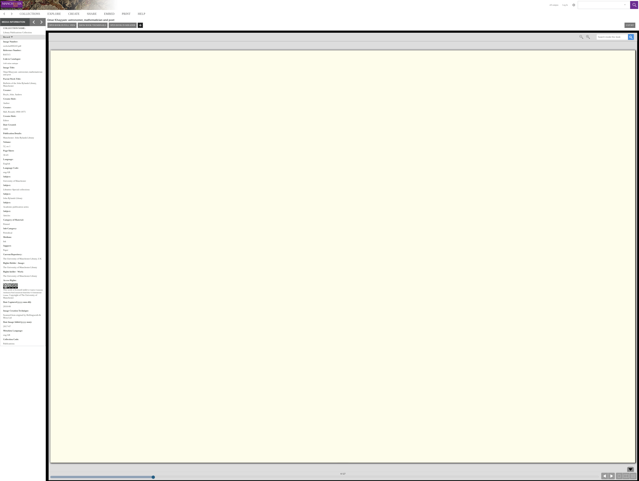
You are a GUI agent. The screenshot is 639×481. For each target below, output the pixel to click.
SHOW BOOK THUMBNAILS (92, 25)
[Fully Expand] (42, 22)
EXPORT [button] (630, 25)
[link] (625, 5)
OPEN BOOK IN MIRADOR (122, 25)
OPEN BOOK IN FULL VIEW (62, 25)
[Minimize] (42, 30)
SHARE (92, 13)
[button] (634, 5)
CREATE (74, 13)
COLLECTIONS (30, 13)
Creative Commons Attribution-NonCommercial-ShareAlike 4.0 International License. (23, 292)
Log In (565, 5)
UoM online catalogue (10, 63)
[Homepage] (62, 5)
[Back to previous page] (4, 14)
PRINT (126, 13)
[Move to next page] (12, 14)
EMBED (109, 13)
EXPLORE (54, 13)
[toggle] (12, 37)
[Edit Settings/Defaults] (574, 5)
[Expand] (34, 22)
